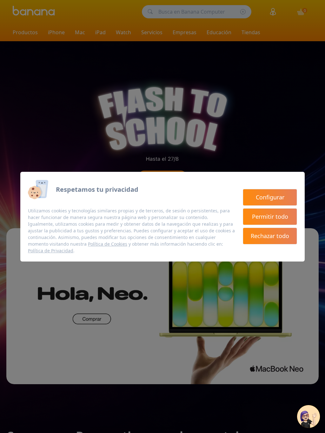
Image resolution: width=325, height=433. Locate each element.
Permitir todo (270, 216)
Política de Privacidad (50, 251)
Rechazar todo (270, 236)
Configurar (270, 197)
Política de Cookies (107, 244)
